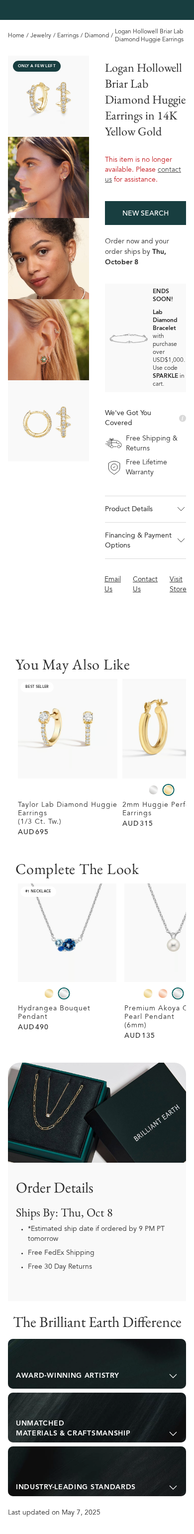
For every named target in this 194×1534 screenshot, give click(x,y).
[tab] (97, 1364)
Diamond (97, 36)
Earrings (68, 36)
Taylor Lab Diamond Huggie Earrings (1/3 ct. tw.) (67, 814)
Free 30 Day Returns (60, 1267)
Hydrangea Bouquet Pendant (54, 1013)
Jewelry (40, 36)
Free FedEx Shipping (61, 1253)
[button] (145, 509)
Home (16, 36)
